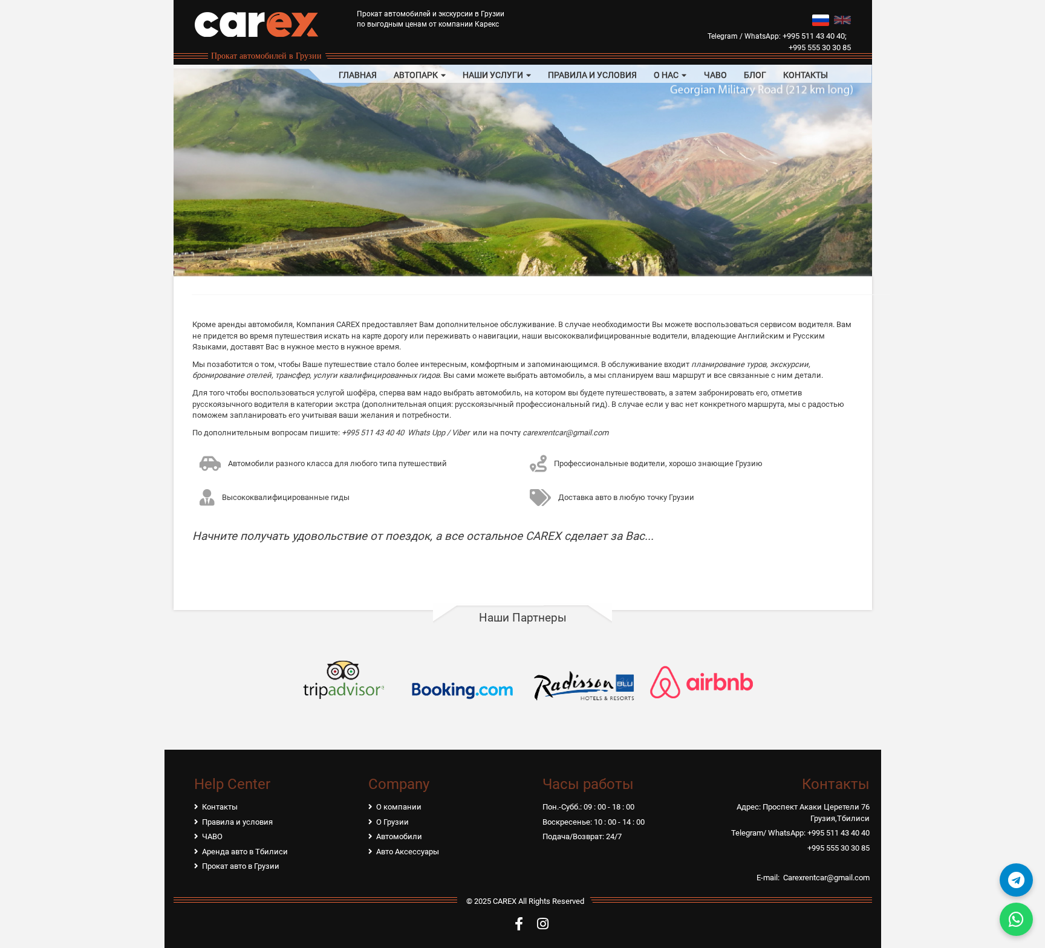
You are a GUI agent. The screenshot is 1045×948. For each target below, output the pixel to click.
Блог (755, 75)
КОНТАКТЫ (805, 75)
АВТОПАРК (417, 75)
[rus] (820, 19)
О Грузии (392, 821)
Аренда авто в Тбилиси (245, 851)
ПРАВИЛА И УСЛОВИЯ (592, 75)
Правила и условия (237, 821)
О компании (399, 806)
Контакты (220, 806)
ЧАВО (715, 75)
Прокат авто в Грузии (240, 866)
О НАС (667, 75)
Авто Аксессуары (407, 851)
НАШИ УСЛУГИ (494, 75)
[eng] (842, 19)
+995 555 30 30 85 (820, 47)
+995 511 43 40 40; (815, 36)
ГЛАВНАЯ (358, 75)
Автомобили (399, 836)
